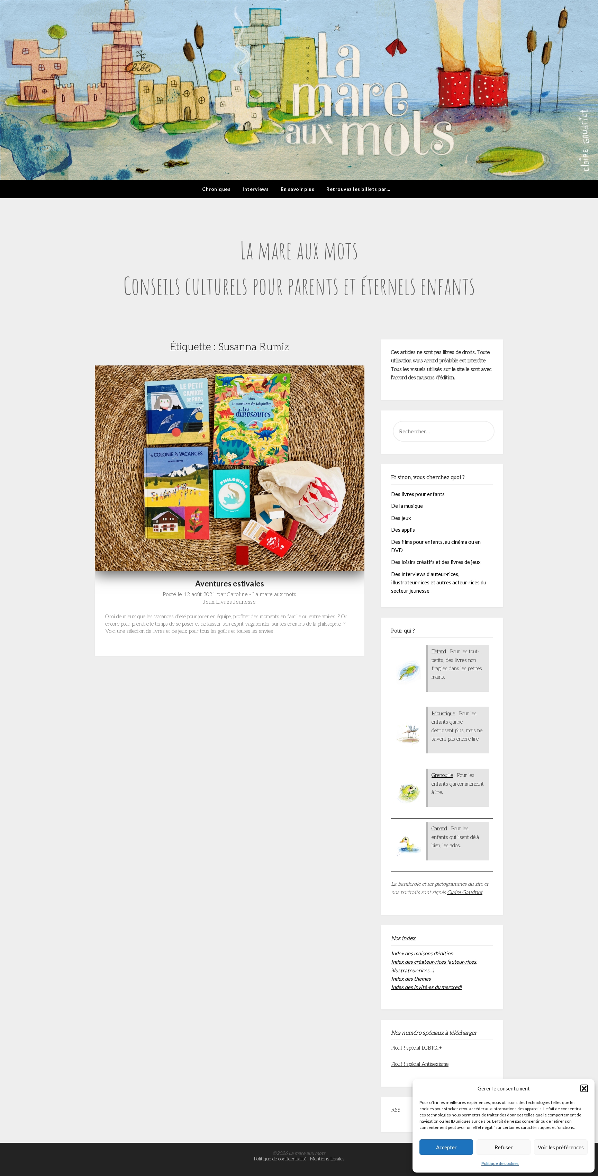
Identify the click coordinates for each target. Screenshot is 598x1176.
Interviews (256, 189)
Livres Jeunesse (236, 602)
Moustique (443, 713)
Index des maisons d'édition (422, 953)
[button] (584, 1088)
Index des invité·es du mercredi (426, 987)
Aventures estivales (229, 583)
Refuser (504, 1147)
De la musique (407, 506)
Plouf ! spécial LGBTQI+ (416, 1048)
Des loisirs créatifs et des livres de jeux (436, 562)
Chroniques (216, 189)
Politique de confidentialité (280, 1159)
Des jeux (401, 518)
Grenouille (442, 775)
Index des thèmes (411, 978)
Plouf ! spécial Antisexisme (419, 1064)
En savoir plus (297, 189)
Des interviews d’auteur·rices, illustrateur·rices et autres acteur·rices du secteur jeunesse (438, 582)
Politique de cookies (500, 1163)
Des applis (403, 530)
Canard (439, 828)
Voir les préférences (561, 1147)
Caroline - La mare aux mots (261, 594)
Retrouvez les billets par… (358, 189)
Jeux (209, 602)
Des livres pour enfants (418, 494)
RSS (395, 1110)
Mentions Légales (327, 1159)
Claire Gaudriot (464, 892)
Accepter (446, 1147)
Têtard (439, 651)
